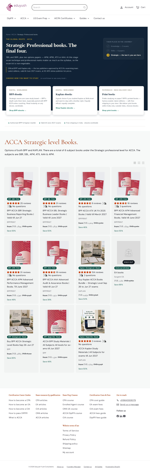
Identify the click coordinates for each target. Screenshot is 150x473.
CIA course (68, 417)
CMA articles (42, 413)
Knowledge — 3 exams (120, 46)
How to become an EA (19, 404)
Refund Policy (69, 439)
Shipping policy (70, 443)
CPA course (68, 400)
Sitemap (67, 448)
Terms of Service (71, 430)
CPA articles (41, 400)
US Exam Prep (40, 18)
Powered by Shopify (113, 467)
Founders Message (73, 467)
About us (60, 467)
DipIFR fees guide (98, 417)
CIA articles (41, 409)
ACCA (23, 18)
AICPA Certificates (63, 18)
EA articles (41, 404)
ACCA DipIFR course (72, 413)
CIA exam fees (96, 409)
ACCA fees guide (98, 413)
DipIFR (10, 18)
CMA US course (70, 409)
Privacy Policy (69, 435)
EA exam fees (96, 404)
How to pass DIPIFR (18, 413)
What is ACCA (15, 417)
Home (8, 34)
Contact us (99, 18)
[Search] (84, 7)
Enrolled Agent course (73, 404)
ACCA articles (42, 417)
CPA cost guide (97, 400)
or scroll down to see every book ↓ (54, 78)
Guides (83, 18)
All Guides (98, 467)
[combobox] (59, 7)
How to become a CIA (19, 409)
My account (68, 452)
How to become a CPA (19, 400)
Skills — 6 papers (117, 51)
